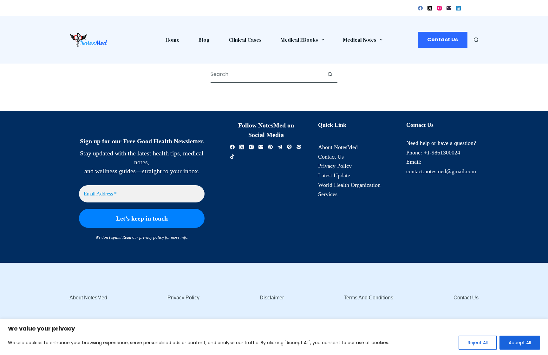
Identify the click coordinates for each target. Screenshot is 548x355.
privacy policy (151, 237)
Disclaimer (272, 297)
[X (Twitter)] (429, 8)
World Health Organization (349, 185)
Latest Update (334, 175)
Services (327, 194)
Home (172, 39)
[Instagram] (439, 8)
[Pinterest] (270, 147)
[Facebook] (420, 8)
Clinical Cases (245, 39)
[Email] (449, 8)
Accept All (520, 342)
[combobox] (266, 74)
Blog (204, 39)
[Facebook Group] (299, 147)
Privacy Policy (335, 166)
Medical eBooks (299, 39)
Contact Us (442, 39)
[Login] (466, 7)
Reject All (478, 342)
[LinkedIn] (458, 8)
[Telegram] (279, 147)
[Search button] (329, 74)
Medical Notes (359, 39)
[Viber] (289, 147)
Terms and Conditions (368, 297)
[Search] (476, 40)
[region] (274, 337)
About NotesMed (338, 147)
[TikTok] (232, 156)
